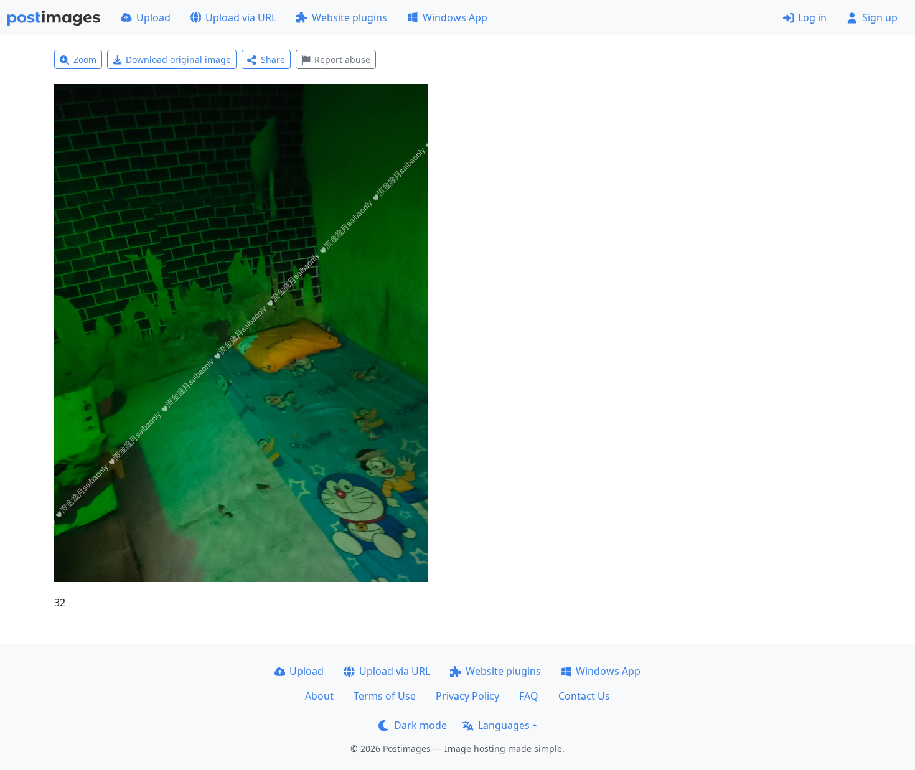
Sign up (880, 17)
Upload (153, 17)
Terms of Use (385, 696)
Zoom (84, 59)
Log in (812, 17)
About (319, 696)
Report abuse (342, 59)
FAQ (528, 696)
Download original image (178, 59)
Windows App (455, 17)
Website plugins (349, 17)
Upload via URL (240, 17)
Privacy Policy (467, 696)
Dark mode (420, 725)
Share (273, 59)
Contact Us (584, 696)
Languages (504, 725)
